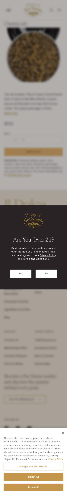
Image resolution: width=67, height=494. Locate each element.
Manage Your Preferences (33, 466)
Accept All (33, 487)
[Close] (63, 433)
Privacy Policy (48, 255)
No (46, 273)
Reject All (33, 477)
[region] (33, 461)
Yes (21, 273)
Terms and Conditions (36, 259)
